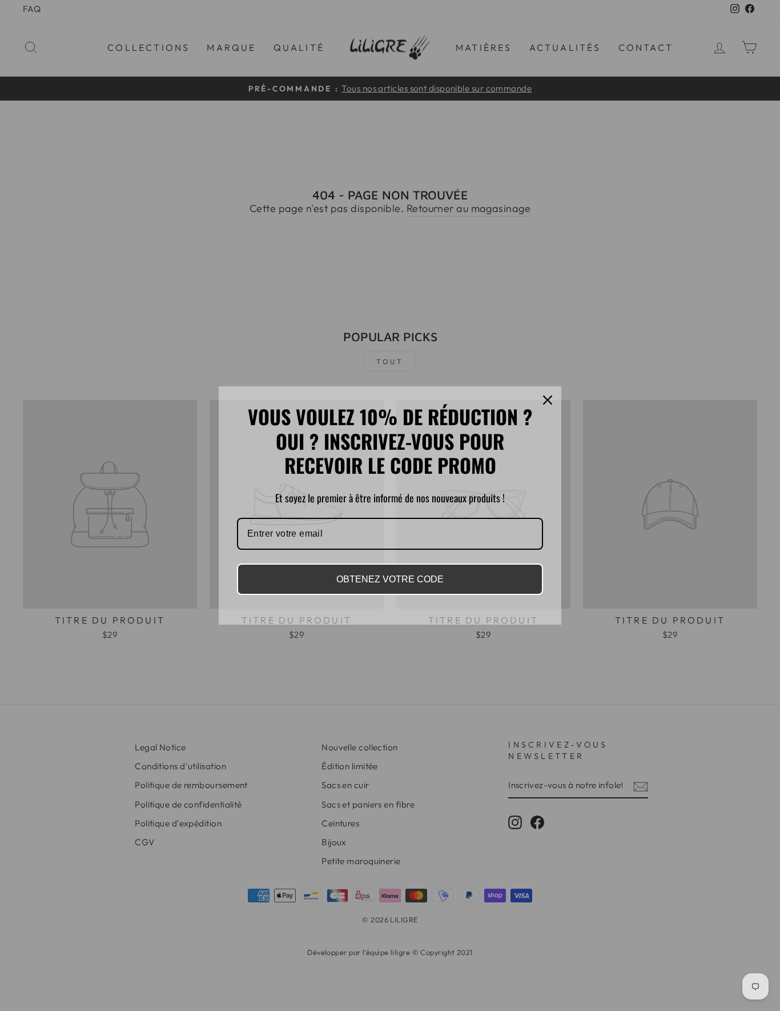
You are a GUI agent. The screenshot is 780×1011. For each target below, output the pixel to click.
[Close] (547, 400)
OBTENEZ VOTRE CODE (390, 579)
